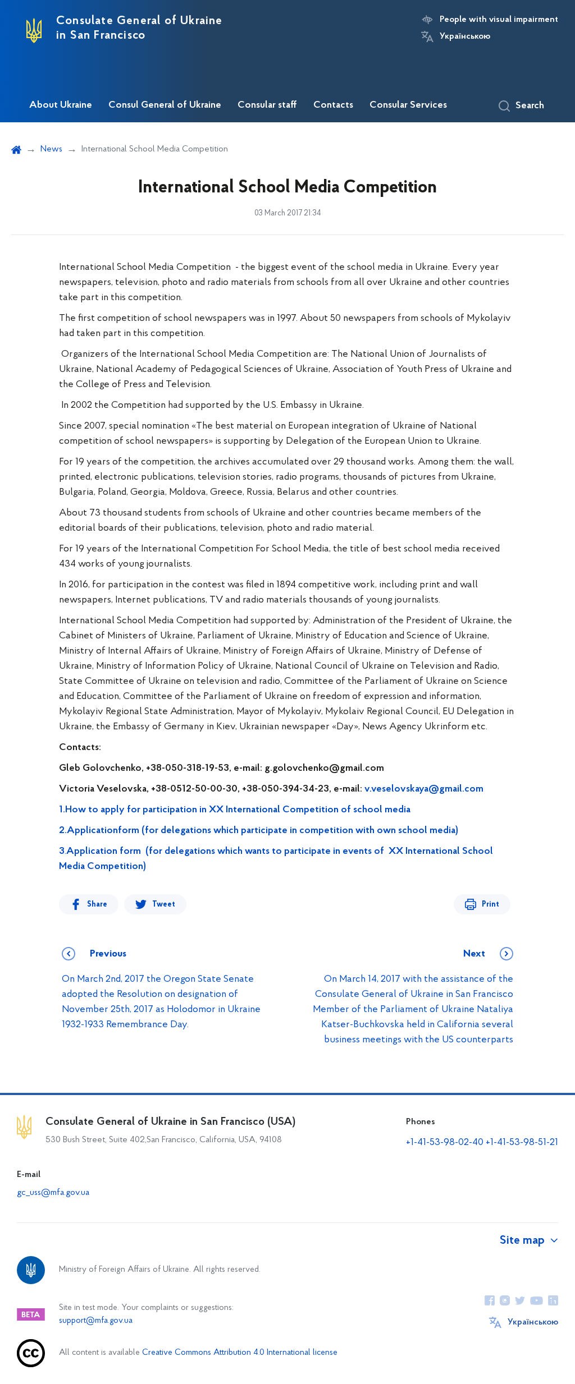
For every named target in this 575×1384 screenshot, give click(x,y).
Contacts (333, 105)
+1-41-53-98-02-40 (444, 1143)
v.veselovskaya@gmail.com (423, 789)
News (51, 149)
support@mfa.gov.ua (96, 1321)
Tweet (163, 904)
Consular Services (408, 105)
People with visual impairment (499, 19)
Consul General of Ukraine (164, 105)
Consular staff (267, 105)
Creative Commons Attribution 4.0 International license (239, 1353)
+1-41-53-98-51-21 (522, 1143)
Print (490, 904)
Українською (465, 36)
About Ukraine (60, 105)
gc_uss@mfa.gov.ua (53, 1192)
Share (97, 904)
